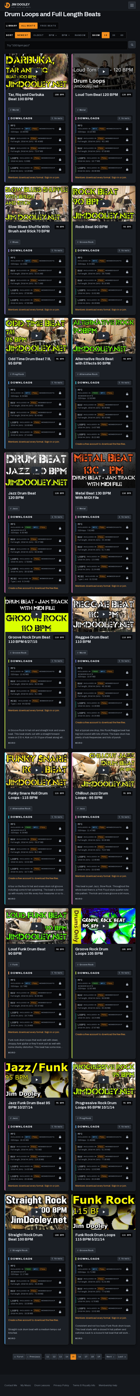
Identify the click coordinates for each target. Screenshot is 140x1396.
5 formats (58, 118)
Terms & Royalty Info (84, 1385)
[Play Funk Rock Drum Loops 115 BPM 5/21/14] (103, 1212)
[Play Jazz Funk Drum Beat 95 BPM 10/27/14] (36, 1080)
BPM (51, 35)
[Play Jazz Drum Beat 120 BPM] (36, 470)
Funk (14, 964)
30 (113, 35)
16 (80, 1357)
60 (122, 35)
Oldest (38, 35)
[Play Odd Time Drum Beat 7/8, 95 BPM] (36, 336)
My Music (26, 1385)
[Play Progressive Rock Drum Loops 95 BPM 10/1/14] (103, 1080)
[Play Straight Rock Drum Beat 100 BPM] (36, 1212)
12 (55, 1357)
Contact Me (10, 1385)
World (14, 110)
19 (100, 1357)
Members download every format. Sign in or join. (34, 177)
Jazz (14, 508)
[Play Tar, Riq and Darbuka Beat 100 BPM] (36, 71)
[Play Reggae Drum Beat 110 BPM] (103, 614)
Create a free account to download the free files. (100, 444)
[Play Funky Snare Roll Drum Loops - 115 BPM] (36, 770)
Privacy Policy (61, 1385)
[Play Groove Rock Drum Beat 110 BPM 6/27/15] (36, 614)
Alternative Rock (87, 374)
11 (48, 1357)
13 (61, 1357)
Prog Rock (17, 374)
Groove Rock (85, 242)
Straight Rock (19, 1250)
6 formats (58, 517)
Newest (22, 35)
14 (68, 1357)
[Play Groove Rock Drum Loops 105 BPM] (103, 926)
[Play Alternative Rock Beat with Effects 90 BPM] (103, 336)
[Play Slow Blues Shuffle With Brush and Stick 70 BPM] (36, 204)
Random (80, 35)
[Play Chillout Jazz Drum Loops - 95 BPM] (103, 770)
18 (105, 35)
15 (74, 1357)
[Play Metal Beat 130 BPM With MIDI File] (103, 470)
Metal (81, 110)
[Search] (132, 44)
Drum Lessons (42, 1385)
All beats (28, 26)
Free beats (48, 26)
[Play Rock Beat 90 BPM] (103, 204)
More (12, 744)
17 (87, 1357)
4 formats (58, 661)
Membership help (108, 1385)
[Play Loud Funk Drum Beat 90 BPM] (36, 926)
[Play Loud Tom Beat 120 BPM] (103, 71)
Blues (14, 242)
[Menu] (132, 5)
